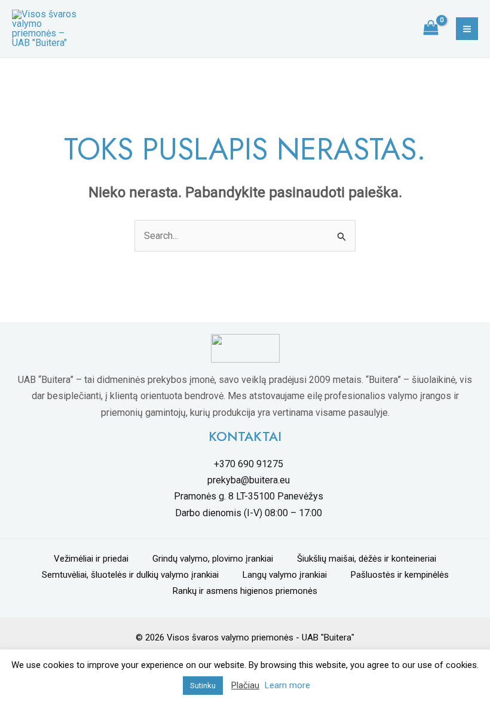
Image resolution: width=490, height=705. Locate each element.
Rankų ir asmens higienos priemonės (245, 591)
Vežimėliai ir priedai (91, 558)
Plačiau (245, 685)
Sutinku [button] (203, 685)
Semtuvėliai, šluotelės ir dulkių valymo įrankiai (130, 574)
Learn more (287, 685)
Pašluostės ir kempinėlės (400, 574)
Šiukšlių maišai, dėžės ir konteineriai (366, 558)
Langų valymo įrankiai (285, 574)
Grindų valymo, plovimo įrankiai (212, 558)
